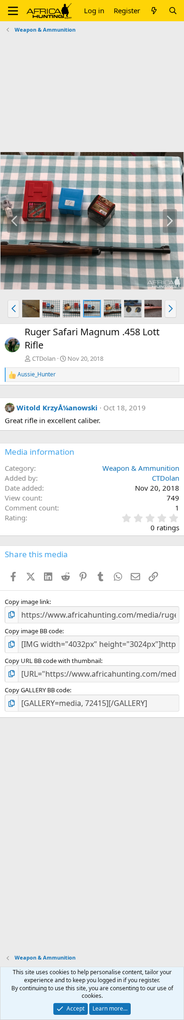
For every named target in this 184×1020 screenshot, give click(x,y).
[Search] (173, 10)
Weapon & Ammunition (140, 468)
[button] (13, 10)
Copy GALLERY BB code (37, 690)
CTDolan (44, 358)
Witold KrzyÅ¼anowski (57, 407)
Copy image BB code (33, 631)
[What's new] (154, 10)
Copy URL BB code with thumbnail (53, 660)
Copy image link (27, 601)
